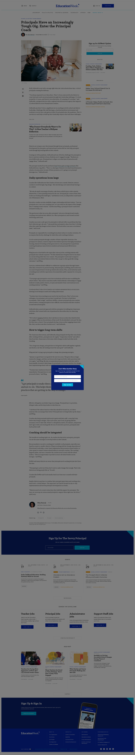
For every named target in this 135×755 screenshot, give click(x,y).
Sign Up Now (67, 384)
